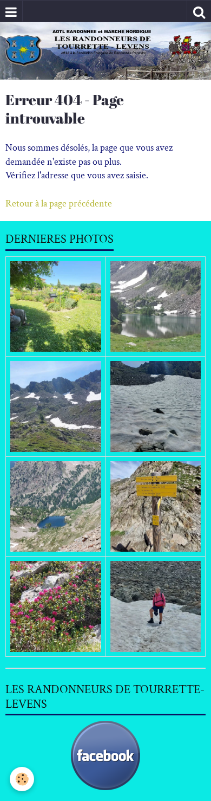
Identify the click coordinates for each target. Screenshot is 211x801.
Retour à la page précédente (58, 203)
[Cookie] (22, 779)
